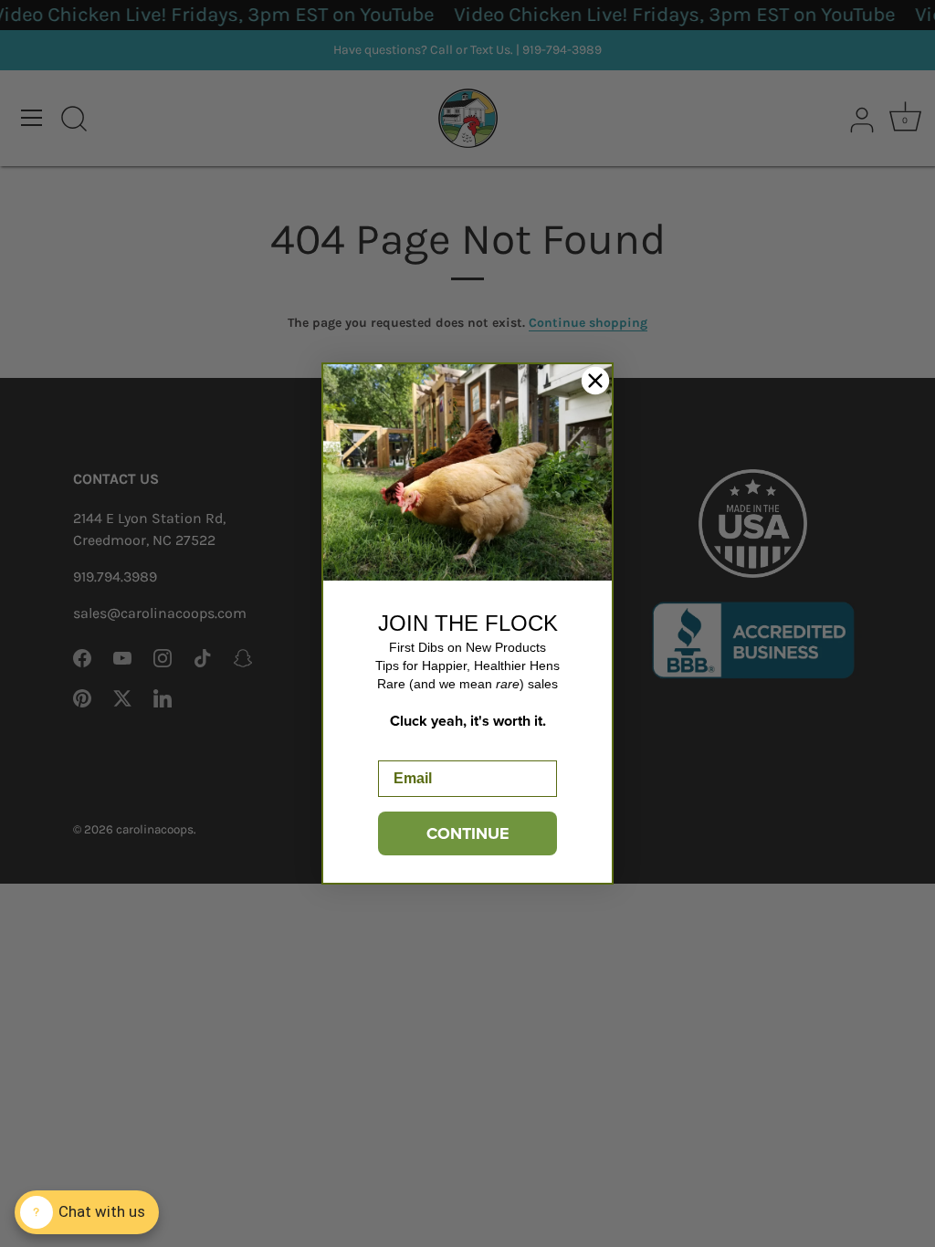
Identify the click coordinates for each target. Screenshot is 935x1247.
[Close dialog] (595, 380)
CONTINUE (468, 833)
